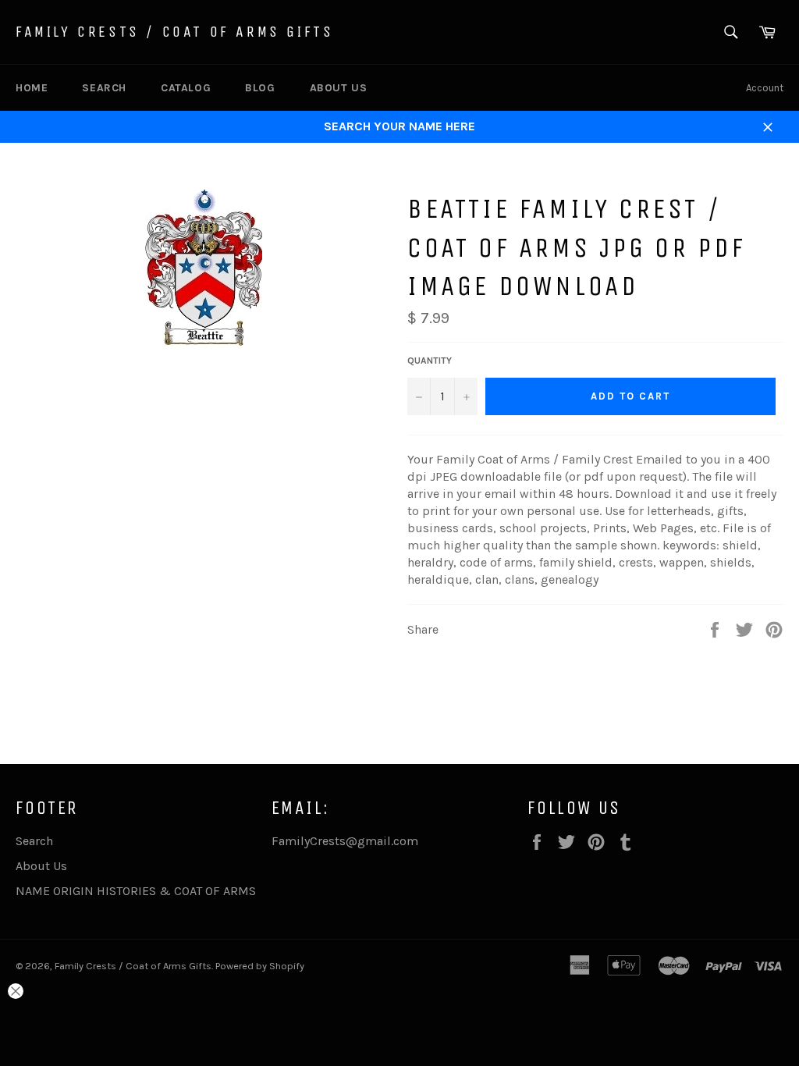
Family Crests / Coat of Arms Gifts (174, 32)
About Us (339, 87)
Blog (260, 87)
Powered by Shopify (259, 966)
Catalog (186, 87)
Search (104, 87)
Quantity (429, 360)
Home (32, 87)
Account (764, 88)
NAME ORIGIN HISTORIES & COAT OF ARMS (136, 890)
